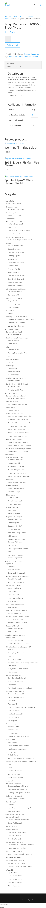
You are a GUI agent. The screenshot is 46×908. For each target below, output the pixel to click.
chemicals (27, 57)
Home (7, 16)
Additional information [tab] (15, 67)
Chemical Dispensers (31, 54)
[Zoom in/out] (1, 904)
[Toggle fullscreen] (3, 904)
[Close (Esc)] (7, 904)
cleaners (35, 57)
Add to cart (12, 45)
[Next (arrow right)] (3, 907)
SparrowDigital (27, 900)
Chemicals (14, 16)
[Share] (5, 904)
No (33, 115)
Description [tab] (11, 63)
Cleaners (22, 16)
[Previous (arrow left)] (1, 907)
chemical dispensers (16, 57)
